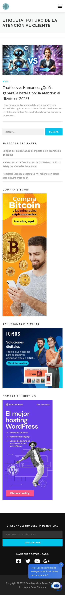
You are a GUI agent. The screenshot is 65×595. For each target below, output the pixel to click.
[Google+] (46, 561)
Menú (59, 6)
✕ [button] (61, 564)
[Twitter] (27, 561)
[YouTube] (37, 561)
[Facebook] (18, 561)
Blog (5, 81)
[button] (56, 586)
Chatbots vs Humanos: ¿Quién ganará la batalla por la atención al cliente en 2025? (31, 93)
